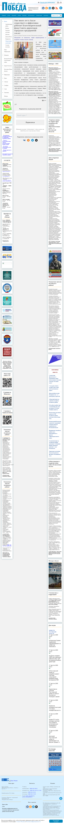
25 (53, 765)
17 (51, 763)
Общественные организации (36, 35)
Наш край (14, 15)
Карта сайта (5, 804)
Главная (4, 15)
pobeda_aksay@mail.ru (7, 181)
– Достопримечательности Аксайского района (7, 153)
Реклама (24, 15)
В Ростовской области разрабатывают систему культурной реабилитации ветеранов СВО (54, 675)
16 (49, 763)
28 (59, 765)
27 (57, 765)
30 (49, 766)
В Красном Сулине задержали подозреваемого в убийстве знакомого (55, 643)
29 (60, 765)
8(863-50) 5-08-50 (33, 788)
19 (55, 763)
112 (10, 545)
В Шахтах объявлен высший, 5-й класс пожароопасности (55, 708)
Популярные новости (55, 371)
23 (49, 765)
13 (57, 761)
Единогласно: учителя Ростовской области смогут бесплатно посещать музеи (54, 692)
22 (60, 763)
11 (53, 761)
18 (53, 763)
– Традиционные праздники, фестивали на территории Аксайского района (7, 137)
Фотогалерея (31, 15)
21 (59, 763)
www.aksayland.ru (6, 176)
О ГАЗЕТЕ (7, 160)
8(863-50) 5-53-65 (32, 792)
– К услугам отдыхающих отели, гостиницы (6, 147)
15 (60, 761)
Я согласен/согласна (56, 821)
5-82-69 (7, 545)
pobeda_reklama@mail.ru (27, 796)
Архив (19, 15)
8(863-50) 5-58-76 (34, 790)
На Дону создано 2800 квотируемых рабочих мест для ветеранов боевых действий (55, 659)
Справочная (39, 15)
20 (57, 763)
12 (55, 761)
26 (55, 765)
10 (51, 761)
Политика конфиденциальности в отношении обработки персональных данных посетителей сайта (10, 810)
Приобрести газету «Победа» (7, 215)
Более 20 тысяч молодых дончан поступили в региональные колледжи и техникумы (54, 723)
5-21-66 (39, 790)
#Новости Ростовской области (52, 632)
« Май (50, 769)
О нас (8, 15)
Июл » (55, 769)
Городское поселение (26, 35)
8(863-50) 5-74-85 (32, 794)
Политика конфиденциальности (33, 821)
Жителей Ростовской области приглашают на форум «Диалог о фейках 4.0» (54, 740)
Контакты (46, 15)
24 (51, 765)
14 (59, 761)
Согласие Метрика (20, 821)
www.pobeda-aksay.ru (6, 180)
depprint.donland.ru (6, 171)
